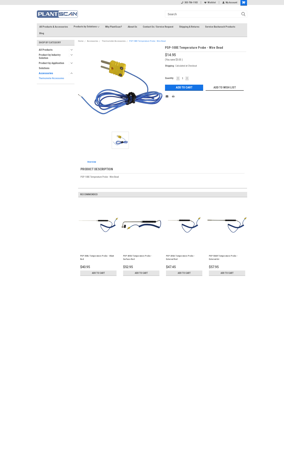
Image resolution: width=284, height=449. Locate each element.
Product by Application (51, 63)
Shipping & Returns (189, 26)
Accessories (46, 73)
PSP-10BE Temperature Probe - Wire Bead (147, 41)
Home (80, 41)
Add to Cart (98, 273)
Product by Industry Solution (49, 56)
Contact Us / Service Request (158, 26)
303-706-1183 (191, 2)
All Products (46, 49)
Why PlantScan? (113, 26)
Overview (91, 162)
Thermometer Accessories (51, 78)
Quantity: (169, 78)
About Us (132, 26)
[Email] (167, 96)
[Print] (173, 96)
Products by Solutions (85, 26)
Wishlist (212, 2)
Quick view (98, 247)
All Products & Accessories (53, 26)
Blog (41, 33)
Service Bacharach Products (220, 26)
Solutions (44, 68)
